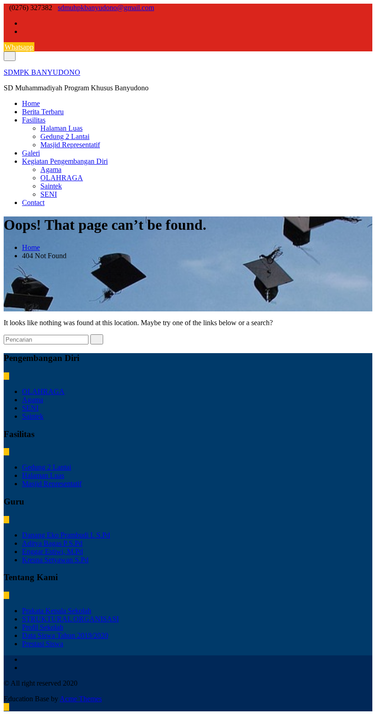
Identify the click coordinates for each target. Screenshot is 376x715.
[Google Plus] (25, 31)
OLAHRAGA (61, 178)
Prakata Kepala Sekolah (56, 611)
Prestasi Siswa (42, 644)
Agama (50, 169)
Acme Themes (81, 699)
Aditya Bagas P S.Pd (52, 543)
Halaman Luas (61, 128)
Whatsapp (19, 47)
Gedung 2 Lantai (64, 136)
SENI (48, 194)
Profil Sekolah (42, 627)
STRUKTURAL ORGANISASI (70, 619)
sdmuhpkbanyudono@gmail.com (106, 7)
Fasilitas (33, 120)
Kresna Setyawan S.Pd (55, 560)
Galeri (31, 153)
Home (31, 103)
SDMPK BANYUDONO (42, 72)
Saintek (51, 186)
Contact (33, 202)
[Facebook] (25, 23)
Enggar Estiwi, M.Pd (52, 551)
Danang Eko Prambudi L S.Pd (66, 535)
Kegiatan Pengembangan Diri (65, 161)
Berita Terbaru (43, 112)
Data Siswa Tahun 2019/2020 (65, 635)
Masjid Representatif (70, 145)
